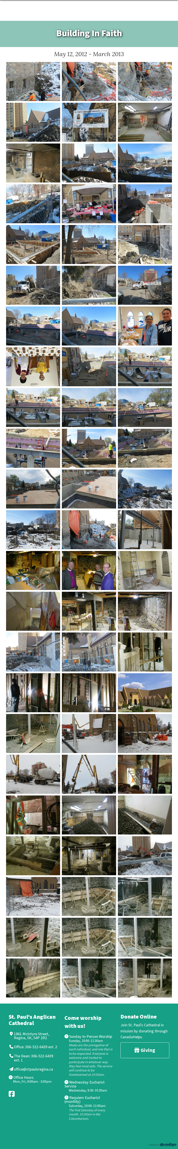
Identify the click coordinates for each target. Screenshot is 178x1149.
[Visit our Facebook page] (12, 1093)
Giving (147, 1050)
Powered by (154, 1144)
